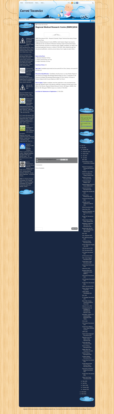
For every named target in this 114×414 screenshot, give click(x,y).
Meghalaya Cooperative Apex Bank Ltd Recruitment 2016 (87, 225)
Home (21, 2)
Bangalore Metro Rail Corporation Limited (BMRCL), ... (87, 272)
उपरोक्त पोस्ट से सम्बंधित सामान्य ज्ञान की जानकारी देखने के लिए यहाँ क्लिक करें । (56, 143)
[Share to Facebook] (65, 159)
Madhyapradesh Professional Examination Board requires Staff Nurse (29, 101)
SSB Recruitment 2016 (87, 248)
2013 (82, 391)
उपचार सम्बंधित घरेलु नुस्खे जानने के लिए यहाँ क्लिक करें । (50, 146)
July (84, 155)
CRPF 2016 (84, 331)
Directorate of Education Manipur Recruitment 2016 (87, 370)
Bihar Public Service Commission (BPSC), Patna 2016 (87, 302)
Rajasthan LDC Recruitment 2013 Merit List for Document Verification (30, 71)
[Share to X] (64, 159)
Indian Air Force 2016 (87, 306)
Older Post (74, 228)
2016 (82, 147)
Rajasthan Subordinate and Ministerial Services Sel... (88, 213)
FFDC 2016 (84, 321)
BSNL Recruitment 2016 (87, 207)
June (84, 157)
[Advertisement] (57, 214)
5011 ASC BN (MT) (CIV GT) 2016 (29, 87)
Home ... (37, 2)
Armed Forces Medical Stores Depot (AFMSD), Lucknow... (88, 328)
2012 (82, 393)
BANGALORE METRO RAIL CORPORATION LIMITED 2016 (87, 230)
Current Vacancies (29, 2)
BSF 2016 (84, 159)
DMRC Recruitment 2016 (87, 286)
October (84, 149)
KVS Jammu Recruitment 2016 (27, 115)
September (85, 151)
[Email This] (61, 159)
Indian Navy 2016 (86, 209)
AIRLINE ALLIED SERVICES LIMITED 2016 (87, 204)
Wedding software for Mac (50, 409)
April (84, 383)
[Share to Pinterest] (67, 159)
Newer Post (39, 228)
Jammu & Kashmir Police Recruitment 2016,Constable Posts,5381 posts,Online (26, 56)
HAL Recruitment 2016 (87, 250)
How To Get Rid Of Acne (74, 409)
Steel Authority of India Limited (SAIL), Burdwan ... (88, 163)
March (84, 385)
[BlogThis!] (62, 159)
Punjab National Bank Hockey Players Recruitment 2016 (87, 365)
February (85, 387)
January (84, 389)
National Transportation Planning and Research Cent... (88, 168)
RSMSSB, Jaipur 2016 (87, 171)
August (84, 153)
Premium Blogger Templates (85, 409)
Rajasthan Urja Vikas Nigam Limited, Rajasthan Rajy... (87, 339)
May (84, 381)
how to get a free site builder (62, 409)
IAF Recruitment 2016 (87, 255)
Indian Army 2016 (86, 268)
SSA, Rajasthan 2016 (87, 235)
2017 (82, 145)
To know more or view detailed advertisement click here (49, 96)
